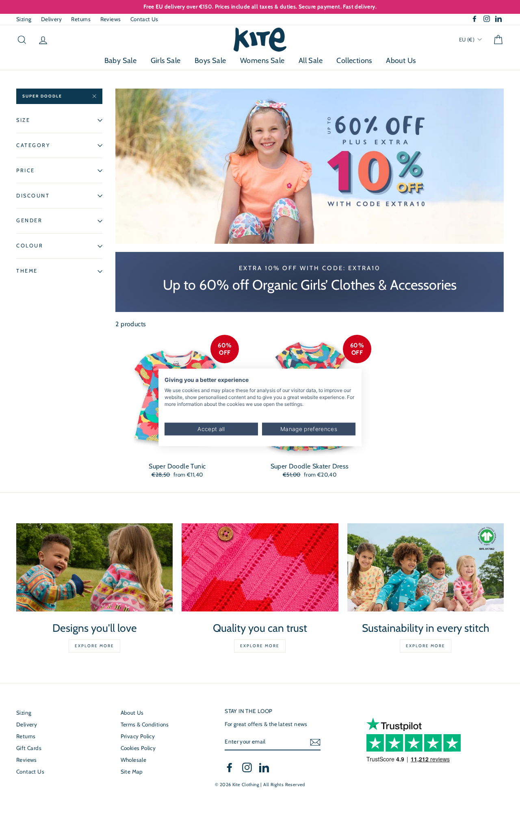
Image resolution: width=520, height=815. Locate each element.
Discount (33, 196)
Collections (354, 60)
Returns (81, 19)
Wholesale (134, 759)
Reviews (110, 19)
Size (23, 120)
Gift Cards (28, 748)
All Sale (311, 60)
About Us (401, 60)
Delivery (51, 19)
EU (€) (467, 39)
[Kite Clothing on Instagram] (247, 767)
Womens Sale (262, 60)
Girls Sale (166, 60)
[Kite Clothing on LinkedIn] (264, 767)
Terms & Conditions (145, 724)
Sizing (23, 19)
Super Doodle (42, 96)
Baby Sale (120, 60)
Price (25, 170)
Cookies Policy (138, 748)
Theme (27, 271)
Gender (29, 221)
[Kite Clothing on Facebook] (229, 767)
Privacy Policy (138, 736)
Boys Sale (210, 60)
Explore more (94, 645)
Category (33, 145)
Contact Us (144, 19)
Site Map (132, 771)
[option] (260, 7)
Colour (29, 246)
